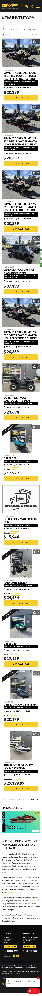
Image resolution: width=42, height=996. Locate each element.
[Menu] (37, 6)
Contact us (33, 901)
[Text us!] (34, 991)
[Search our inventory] (21, 6)
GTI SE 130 (10, 643)
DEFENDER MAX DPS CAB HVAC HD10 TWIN (19, 271)
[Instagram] (17, 955)
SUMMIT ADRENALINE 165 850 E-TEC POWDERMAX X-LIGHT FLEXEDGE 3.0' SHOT (20, 75)
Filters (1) (13, 29)
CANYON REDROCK (15, 582)
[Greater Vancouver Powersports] (10, 6)
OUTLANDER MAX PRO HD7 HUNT (21, 521)
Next (32, 800)
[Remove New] (9, 35)
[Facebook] (14, 955)
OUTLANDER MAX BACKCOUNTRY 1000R (18, 399)
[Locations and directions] (32, 6)
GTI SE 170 (10, 458)
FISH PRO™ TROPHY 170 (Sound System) (18, 767)
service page (11, 892)
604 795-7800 (31, 951)
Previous (11, 800)
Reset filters (36, 35)
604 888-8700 (12, 951)
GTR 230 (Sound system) (20, 704)
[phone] (27, 6)
